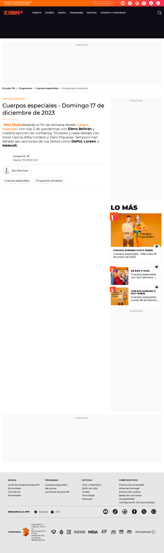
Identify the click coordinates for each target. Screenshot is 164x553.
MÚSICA (62, 13)
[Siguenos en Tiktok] (130, 3)
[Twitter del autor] (28, 156)
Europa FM (9, 88)
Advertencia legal (129, 488)
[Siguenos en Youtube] (123, 3)
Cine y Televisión (91, 484)
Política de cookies (130, 491)
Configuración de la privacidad (137, 502)
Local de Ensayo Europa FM (23, 484)
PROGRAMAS (76, 13)
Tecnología (88, 495)
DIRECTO (36, 13)
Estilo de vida (89, 488)
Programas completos (75, 88)
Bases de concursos (130, 495)
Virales (86, 491)
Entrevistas (14, 488)
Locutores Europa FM (57, 491)
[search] (160, 13)
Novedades (14, 495)
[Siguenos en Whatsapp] (158, 3)
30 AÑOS (49, 13)
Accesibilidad (126, 498)
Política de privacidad (131, 484)
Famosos (87, 498)
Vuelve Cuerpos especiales (16, 4)
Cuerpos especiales (47, 88)
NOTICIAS (92, 13)
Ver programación (102, 3)
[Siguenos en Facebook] (144, 3)
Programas (26, 88)
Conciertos (14, 491)
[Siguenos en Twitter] (151, 3)
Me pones (50, 488)
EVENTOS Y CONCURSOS (113, 13)
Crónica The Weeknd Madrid (17, 2)
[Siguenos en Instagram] (137, 3)
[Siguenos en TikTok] (115, 513)
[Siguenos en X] (144, 513)
